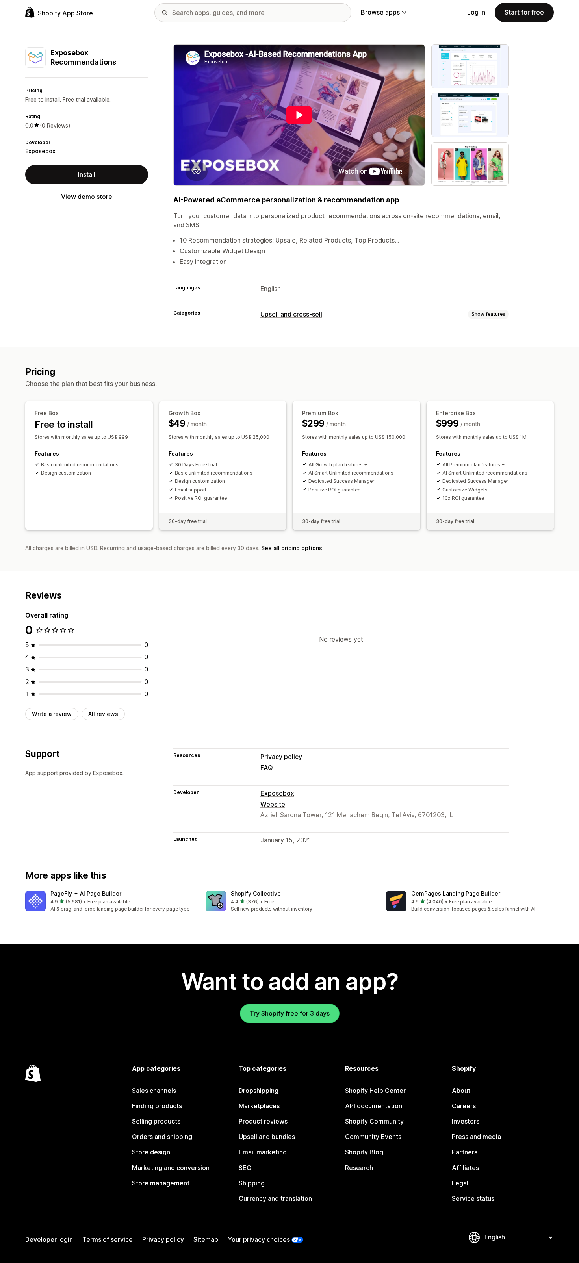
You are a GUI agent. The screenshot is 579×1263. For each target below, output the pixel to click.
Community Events (373, 1137)
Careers (464, 1106)
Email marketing (263, 1152)
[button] (109, 901)
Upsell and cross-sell (291, 314)
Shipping (252, 1183)
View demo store (86, 196)
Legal (460, 1183)
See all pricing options (291, 548)
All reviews (103, 713)
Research (359, 1168)
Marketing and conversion (171, 1168)
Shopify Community (374, 1121)
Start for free (524, 12)
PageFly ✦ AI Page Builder (85, 893)
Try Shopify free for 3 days (290, 1013)
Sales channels (154, 1090)
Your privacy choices (259, 1239)
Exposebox (40, 151)
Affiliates (465, 1168)
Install (86, 174)
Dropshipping (258, 1090)
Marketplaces (259, 1106)
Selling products (156, 1121)
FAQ (266, 768)
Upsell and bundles (267, 1137)
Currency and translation (275, 1198)
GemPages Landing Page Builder (455, 893)
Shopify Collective (256, 893)
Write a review (52, 713)
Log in (476, 12)
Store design (151, 1152)
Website (272, 804)
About (461, 1090)
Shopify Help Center (375, 1090)
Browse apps (380, 12)
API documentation (373, 1106)
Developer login (49, 1239)
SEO (245, 1168)
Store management (160, 1183)
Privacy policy (281, 756)
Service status (473, 1198)
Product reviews (263, 1121)
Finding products (157, 1106)
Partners (464, 1152)
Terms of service (107, 1239)
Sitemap (205, 1239)
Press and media (476, 1137)
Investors (465, 1121)
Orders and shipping (162, 1137)
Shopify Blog (364, 1152)
